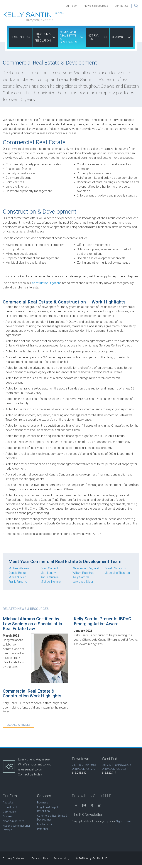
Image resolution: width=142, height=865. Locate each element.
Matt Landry (48, 573)
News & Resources (96, 5)
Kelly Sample (80, 577)
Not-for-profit (93, 37)
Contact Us (121, 5)
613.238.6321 (80, 772)
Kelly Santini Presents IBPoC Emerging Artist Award (102, 621)
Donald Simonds (115, 568)
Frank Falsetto (18, 581)
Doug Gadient (49, 568)
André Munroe (49, 577)
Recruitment (10, 807)
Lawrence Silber (82, 581)
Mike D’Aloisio (17, 577)
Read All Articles (17, 725)
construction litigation (46, 283)
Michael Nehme (50, 581)
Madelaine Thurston (117, 573)
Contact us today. (30, 774)
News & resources (13, 821)
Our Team (71, 5)
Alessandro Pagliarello (86, 568)
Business (17, 37)
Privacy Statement (14, 858)
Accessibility (62, 858)
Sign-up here (123, 821)
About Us (8, 802)
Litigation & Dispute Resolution (43, 37)
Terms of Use (40, 858)
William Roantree (83, 573)
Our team (8, 816)
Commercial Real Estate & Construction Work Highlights (32, 694)
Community (9, 811)
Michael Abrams (19, 568)
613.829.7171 (110, 772)
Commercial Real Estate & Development (69, 37)
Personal (118, 37)
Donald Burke (17, 573)
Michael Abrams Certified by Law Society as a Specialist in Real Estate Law (32, 623)
